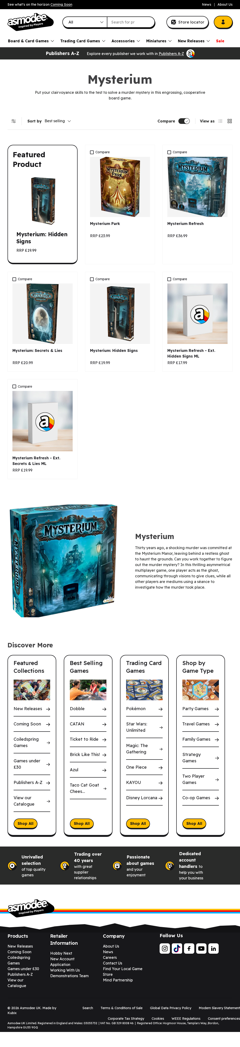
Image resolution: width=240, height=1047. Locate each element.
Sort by (34, 121)
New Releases (28, 708)
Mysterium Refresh (185, 223)
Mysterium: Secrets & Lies (37, 350)
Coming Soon (61, 4)
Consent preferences (224, 1018)
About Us (225, 4)
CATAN (77, 724)
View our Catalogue (24, 801)
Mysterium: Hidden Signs (114, 350)
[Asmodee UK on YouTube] (201, 948)
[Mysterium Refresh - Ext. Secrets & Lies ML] (42, 421)
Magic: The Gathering (137, 749)
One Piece (136, 767)
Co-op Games (196, 797)
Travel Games (196, 724)
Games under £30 (27, 764)
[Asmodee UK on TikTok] (177, 948)
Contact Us (112, 963)
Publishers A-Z (171, 53)
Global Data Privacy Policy (170, 1008)
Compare (166, 121)
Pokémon (136, 708)
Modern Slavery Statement (219, 1008)
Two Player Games (193, 779)
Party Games (195, 708)
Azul (74, 769)
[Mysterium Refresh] (197, 187)
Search (87, 1008)
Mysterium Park (105, 223)
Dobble (77, 708)
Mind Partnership (118, 980)
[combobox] (109, 22)
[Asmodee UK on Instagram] (165, 948)
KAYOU (133, 782)
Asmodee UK (30, 1008)
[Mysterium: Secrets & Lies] (42, 313)
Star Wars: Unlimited (136, 727)
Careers (110, 957)
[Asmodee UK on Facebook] (189, 948)
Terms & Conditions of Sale (121, 1008)
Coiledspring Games (26, 742)
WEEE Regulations (186, 1018)
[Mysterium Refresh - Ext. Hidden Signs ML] (197, 313)
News (206, 4)
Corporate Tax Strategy (126, 1018)
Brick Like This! (85, 754)
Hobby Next (61, 953)
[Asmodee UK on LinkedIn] (213, 948)
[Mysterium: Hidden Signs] (120, 313)
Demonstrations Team (69, 975)
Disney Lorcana (141, 797)
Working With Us (65, 970)
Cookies (158, 1018)
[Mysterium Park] (120, 187)
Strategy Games (191, 758)
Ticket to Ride (84, 739)
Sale (220, 41)
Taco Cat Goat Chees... (84, 788)
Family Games (196, 739)
